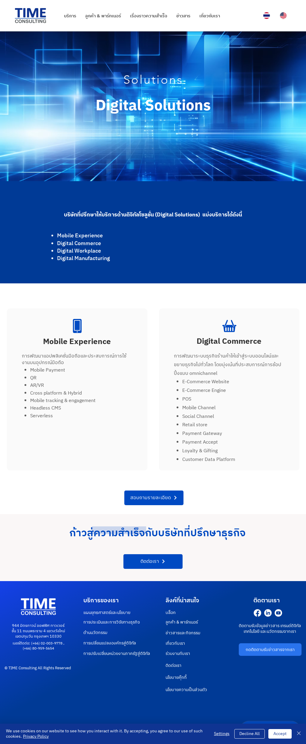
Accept (280, 733)
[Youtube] (278, 613)
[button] (153, 498)
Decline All (249, 733)
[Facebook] (257, 613)
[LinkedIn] (268, 613)
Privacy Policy (36, 736)
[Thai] (266, 15)
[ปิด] (298, 733)
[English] (283, 15)
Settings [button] (222, 733)
